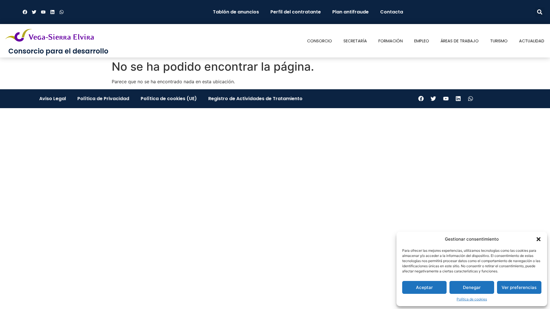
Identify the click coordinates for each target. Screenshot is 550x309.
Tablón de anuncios (236, 12)
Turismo (499, 41)
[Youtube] (43, 12)
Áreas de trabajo (460, 41)
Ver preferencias (519, 287)
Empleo (421, 41)
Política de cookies (472, 299)
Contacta (391, 12)
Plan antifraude (350, 12)
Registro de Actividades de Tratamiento (255, 98)
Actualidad (531, 41)
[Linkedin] (52, 12)
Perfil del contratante (295, 12)
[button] (538, 239)
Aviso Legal (52, 98)
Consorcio (319, 41)
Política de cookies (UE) (169, 98)
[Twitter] (34, 12)
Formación (390, 41)
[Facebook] (25, 12)
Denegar (472, 287)
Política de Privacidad (103, 98)
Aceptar (424, 287)
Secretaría (355, 41)
